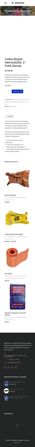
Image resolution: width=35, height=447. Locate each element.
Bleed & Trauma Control (18, 99)
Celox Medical (13, 106)
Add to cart (16, 91)
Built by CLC (17, 442)
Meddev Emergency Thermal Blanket (15, 314)
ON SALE (7, 276)
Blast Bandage (10, 195)
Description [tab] (10, 116)
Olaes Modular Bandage (14, 234)
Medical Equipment (21, 102)
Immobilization (20, 278)
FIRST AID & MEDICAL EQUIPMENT (13, 197)
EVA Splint (8, 274)
